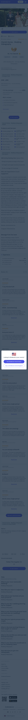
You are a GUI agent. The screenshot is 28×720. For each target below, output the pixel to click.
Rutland (4, 39)
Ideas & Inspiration (5, 686)
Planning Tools (4, 682)
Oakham (9, 39)
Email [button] (14, 554)
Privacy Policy (12, 709)
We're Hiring (4, 666)
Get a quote (15, 32)
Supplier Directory (5, 684)
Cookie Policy (5, 709)
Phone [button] (23, 554)
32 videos (5, 36)
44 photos (12, 36)
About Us (3, 664)
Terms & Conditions (21, 709)
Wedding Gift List (5, 688)
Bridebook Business (6, 676)
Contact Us (4, 670)
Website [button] (6, 554)
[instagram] (14, 564)
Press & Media (4, 668)
